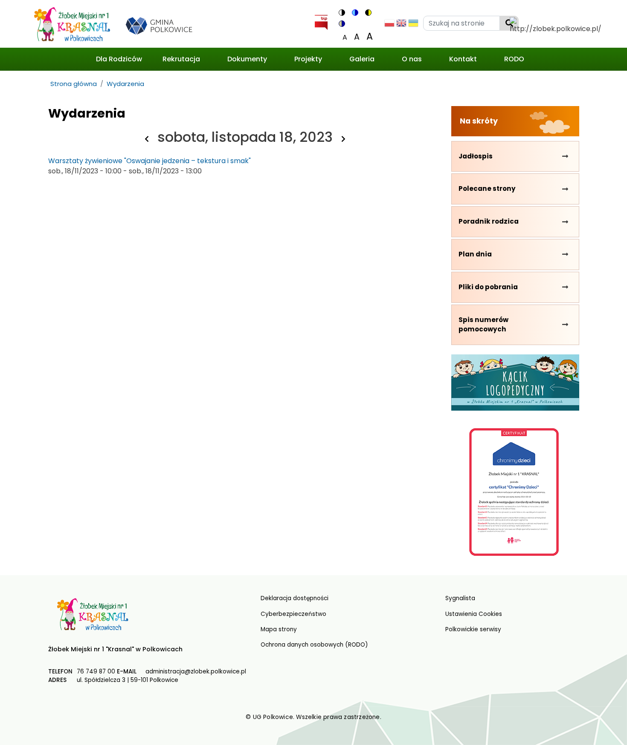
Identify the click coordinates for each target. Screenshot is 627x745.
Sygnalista (460, 598)
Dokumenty (247, 59)
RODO (514, 59)
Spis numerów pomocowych (483, 324)
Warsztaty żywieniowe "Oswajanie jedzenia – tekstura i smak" (149, 161)
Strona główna (73, 83)
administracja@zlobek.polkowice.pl (195, 671)
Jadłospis (476, 156)
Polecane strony (487, 188)
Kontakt (463, 59)
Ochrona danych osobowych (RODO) (314, 645)
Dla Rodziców (119, 59)
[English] (401, 25)
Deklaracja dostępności (294, 598)
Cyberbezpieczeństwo (293, 614)
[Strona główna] (72, 25)
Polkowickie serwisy (473, 629)
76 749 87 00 (96, 671)
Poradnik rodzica (489, 221)
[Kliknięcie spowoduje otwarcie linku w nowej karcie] (321, 21)
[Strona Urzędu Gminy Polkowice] (162, 25)
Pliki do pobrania (488, 286)
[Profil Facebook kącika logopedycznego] (515, 382)
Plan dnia (475, 254)
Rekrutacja (181, 59)
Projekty (308, 59)
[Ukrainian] (413, 25)
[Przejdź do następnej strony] (343, 139)
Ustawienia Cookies (473, 614)
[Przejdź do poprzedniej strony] (147, 139)
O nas (412, 59)
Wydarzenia (125, 83)
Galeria (361, 59)
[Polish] (389, 25)
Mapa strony (279, 629)
